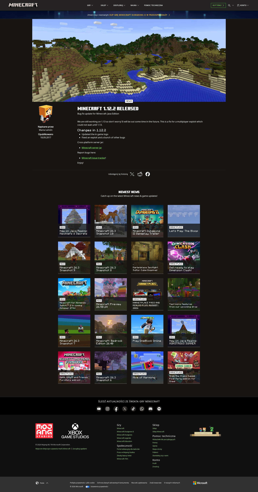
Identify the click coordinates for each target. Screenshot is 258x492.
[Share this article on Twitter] (132, 174)
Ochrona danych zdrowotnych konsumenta (113, 483)
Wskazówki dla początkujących (164, 439)
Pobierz (155, 452)
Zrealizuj (156, 466)
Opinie (155, 446)
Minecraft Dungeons (124, 435)
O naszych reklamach (172, 483)
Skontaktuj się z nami (160, 455)
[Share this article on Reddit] (139, 174)
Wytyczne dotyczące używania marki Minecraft (52, 449)
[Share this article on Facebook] (148, 174)
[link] (99, 408)
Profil (154, 463)
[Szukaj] (231, 5)
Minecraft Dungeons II (125, 431)
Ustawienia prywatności (99, 487)
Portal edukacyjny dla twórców (128, 449)
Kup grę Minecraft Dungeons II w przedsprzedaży (138, 15)
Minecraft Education (124, 441)
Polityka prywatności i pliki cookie (82, 483)
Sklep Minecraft (158, 431)
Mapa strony (157, 449)
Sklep (155, 428)
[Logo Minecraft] (23, 5)
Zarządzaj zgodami (80, 449)
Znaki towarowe (156, 483)
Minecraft (120, 428)
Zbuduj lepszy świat (124, 455)
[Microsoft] (200, 482)
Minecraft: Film (122, 459)
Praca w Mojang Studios (126, 452)
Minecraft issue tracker (93, 157)
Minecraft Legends (124, 438)
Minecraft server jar (92, 147)
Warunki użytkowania (139, 483)
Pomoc (155, 443)
